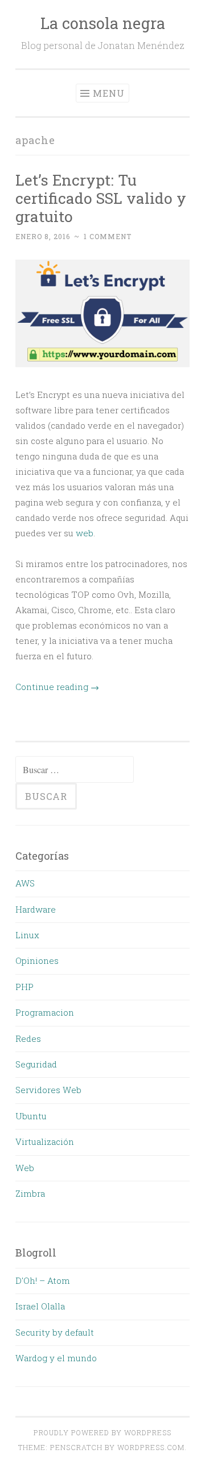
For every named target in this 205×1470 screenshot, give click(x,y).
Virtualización (44, 1141)
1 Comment (108, 236)
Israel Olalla (40, 1306)
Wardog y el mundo (56, 1358)
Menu (109, 93)
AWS (25, 883)
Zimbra (30, 1193)
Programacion (44, 1012)
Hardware (35, 909)
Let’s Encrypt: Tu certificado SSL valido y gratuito (100, 198)
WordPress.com (150, 1447)
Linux (27, 935)
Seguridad (36, 1064)
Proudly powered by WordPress (102, 1432)
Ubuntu (31, 1116)
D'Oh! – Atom (42, 1280)
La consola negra (102, 23)
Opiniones (37, 960)
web (84, 533)
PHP (24, 986)
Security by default (54, 1332)
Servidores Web (48, 1089)
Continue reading (57, 686)
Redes (28, 1038)
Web (24, 1167)
